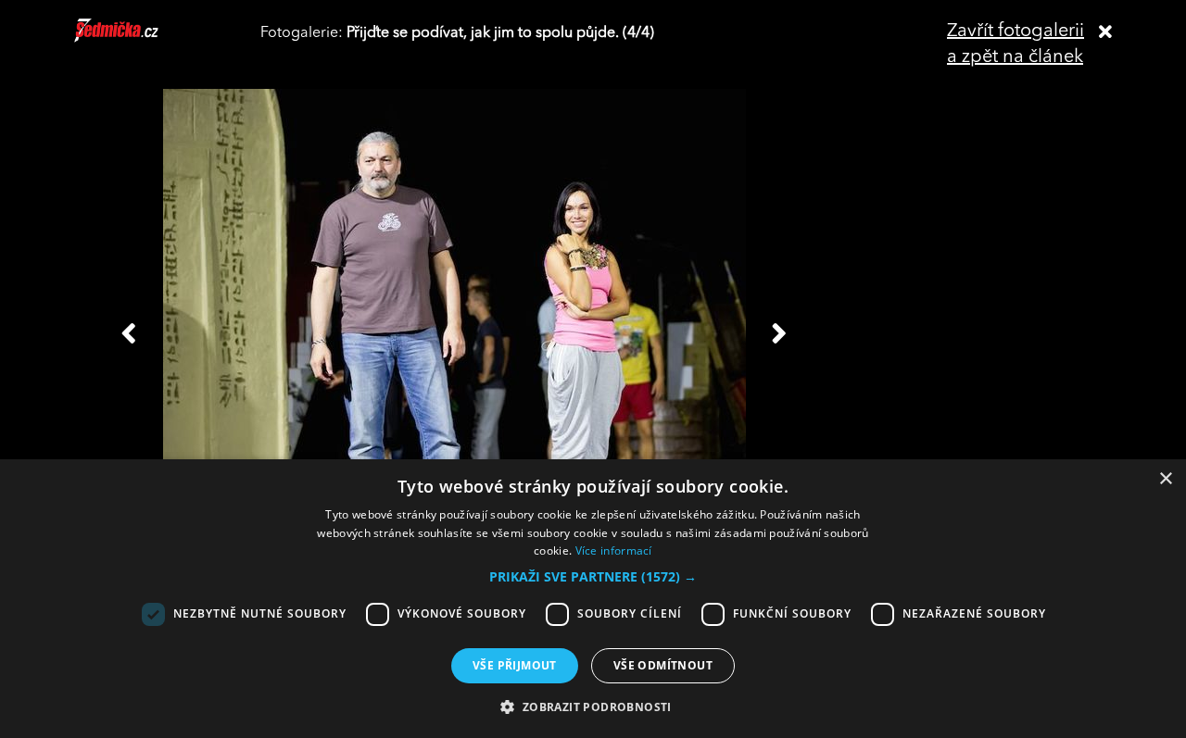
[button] (593, 577)
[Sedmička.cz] (139, 38)
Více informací (613, 550)
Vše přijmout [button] (515, 665)
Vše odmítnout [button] (663, 665)
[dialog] (593, 598)
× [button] (1165, 479)
